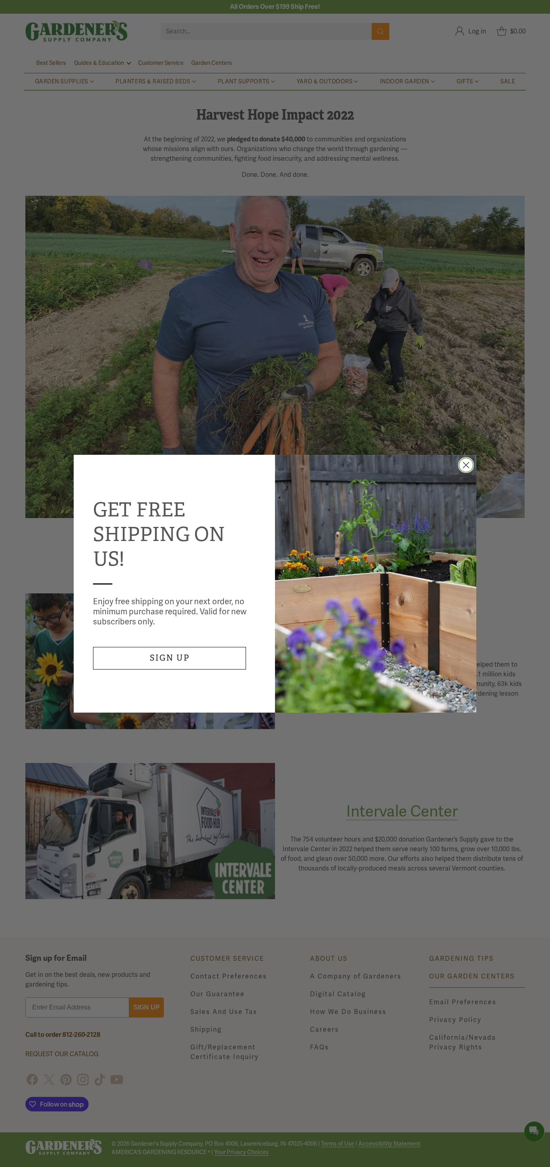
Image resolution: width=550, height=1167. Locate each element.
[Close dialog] (466, 465)
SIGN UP (170, 658)
